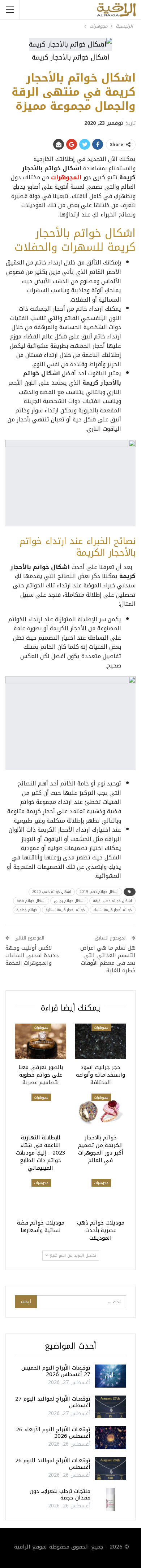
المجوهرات (66, 177)
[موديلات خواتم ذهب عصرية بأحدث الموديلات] (100, 1197)
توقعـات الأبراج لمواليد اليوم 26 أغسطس (52, 1463)
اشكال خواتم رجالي (69, 900)
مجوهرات (101, 1027)
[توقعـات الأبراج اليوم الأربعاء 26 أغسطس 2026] (110, 1437)
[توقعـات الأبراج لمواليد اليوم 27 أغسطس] (110, 1407)
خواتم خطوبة (26, 909)
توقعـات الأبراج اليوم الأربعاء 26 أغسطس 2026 (53, 1432)
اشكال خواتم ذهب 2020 (51, 891)
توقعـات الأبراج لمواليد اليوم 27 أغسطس (52, 1402)
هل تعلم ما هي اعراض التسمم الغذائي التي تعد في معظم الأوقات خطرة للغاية (108, 959)
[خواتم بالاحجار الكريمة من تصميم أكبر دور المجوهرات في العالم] (100, 1111)
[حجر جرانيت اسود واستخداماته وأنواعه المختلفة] (100, 1041)
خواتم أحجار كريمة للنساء (112, 909)
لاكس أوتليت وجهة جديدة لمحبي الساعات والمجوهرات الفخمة (32, 955)
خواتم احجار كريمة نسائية (65, 909)
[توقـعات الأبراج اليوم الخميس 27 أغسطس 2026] (110, 1376)
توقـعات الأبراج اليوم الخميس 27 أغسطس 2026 (55, 1371)
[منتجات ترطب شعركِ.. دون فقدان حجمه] (110, 1499)
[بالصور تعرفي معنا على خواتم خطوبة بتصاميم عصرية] (40, 1041)
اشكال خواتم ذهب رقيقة (112, 900)
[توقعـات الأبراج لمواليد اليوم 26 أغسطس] (110, 1468)
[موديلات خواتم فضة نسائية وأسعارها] (40, 1197)
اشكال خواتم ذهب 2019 (99, 891)
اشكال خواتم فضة (31, 900)
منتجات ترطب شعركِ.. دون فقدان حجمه (60, 1494)
